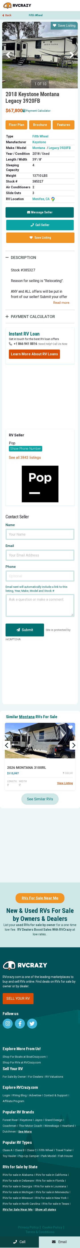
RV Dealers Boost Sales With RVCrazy (44, 929)
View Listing (65, 783)
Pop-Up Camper (28, 1156)
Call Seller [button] (42, 225)
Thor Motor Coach (30, 1125)
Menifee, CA (41, 199)
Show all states (45, 1209)
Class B (19, 1150)
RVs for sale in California (51, 1174)
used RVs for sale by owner (36, 925)
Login (6, 1095)
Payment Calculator (38, 110)
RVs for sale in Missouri (18, 1198)
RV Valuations (54, 1076)
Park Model (48, 1156)
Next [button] (71, 55)
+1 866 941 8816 (25, 344)
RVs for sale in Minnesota (52, 1192)
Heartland (68, 1125)
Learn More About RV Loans (34, 354)
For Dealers (35, 1076)
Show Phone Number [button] (25, 449)
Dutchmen (9, 1131)
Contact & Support (56, 1095)
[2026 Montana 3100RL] (40, 740)
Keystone (39, 142)
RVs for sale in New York (51, 1198)
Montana (38, 148)
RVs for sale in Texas (55, 1203)
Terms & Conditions (40, 1232)
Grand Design (53, 1120)
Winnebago (51, 1125)
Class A (7, 1150)
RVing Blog (19, 1095)
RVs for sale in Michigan (18, 1192)
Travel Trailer (64, 1150)
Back (8, 15)
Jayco (38, 1120)
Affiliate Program (13, 1101)
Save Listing (67, 26)
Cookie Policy (52, 1227)
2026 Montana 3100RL (26, 768)
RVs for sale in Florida (50, 1180)
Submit (27, 630)
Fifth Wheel (36, 15)
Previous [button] (8, 55)
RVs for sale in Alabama (18, 1174)
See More (25, 1131)
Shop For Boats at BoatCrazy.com (24, 1056)
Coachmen (9, 1125)
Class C (31, 1150)
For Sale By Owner (14, 1076)
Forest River (10, 1120)
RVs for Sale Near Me (18, 1209)
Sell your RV (18, 998)
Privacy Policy (28, 1227)
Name (10, 525)
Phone (11, 566)
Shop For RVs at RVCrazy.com (22, 1062)
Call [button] (21, 1242)
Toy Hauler (9, 1156)
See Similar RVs (40, 799)
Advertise (35, 1095)
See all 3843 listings (25, 457)
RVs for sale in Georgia (17, 1186)
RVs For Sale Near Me (40, 898)
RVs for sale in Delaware (18, 1180)
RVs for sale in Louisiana (50, 1186)
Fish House (65, 1156)
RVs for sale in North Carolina (21, 1203)
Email (10, 546)
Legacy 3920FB (60, 148)
